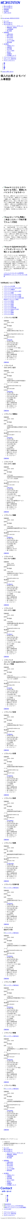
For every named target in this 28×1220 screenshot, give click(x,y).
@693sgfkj (9, 339)
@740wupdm (10, 863)
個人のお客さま (8, 6)
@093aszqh (10, 1059)
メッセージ (10, 39)
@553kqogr (10, 775)
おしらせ (6, 21)
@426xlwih (10, 903)
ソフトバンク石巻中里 (10, 307)
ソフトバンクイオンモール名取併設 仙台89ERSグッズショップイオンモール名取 (15, 274)
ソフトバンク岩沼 (9, 301)
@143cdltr (9, 688)
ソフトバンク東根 (9, 312)
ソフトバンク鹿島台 (9, 289)
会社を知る (10, 37)
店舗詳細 (6, 362)
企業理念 (9, 47)
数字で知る (10, 35)
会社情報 (9, 49)
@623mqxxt (10, 1007)
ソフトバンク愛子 (9, 311)
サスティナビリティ (9, 60)
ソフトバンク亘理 (9, 302)
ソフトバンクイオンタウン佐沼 (12, 291)
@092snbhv (10, 391)
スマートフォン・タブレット (15, 26)
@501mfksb (10, 1110)
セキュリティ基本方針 (10, 58)
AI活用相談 (10, 29)
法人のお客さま (8, 7)
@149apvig (10, 584)
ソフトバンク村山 (9, 314)
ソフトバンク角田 (9, 304)
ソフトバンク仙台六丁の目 (11, 309)
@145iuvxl (9, 634)
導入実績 (9, 30)
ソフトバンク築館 (9, 292)
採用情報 (6, 9)
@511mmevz (10, 820)
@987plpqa (10, 487)
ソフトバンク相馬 (9, 306)
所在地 (9, 52)
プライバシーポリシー (10, 57)
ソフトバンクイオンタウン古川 (12, 288)
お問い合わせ (7, 12)
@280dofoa (10, 734)
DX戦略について (11, 55)
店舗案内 (9, 53)
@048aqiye (10, 537)
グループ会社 (10, 50)
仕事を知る (10, 34)
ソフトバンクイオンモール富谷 (12, 294)
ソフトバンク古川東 (9, 286)
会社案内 (6, 11)
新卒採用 (9, 42)
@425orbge (10, 956)
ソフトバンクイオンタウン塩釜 (12, 296)
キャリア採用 (10, 40)
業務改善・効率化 (12, 27)
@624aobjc (10, 437)
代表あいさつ (10, 45)
